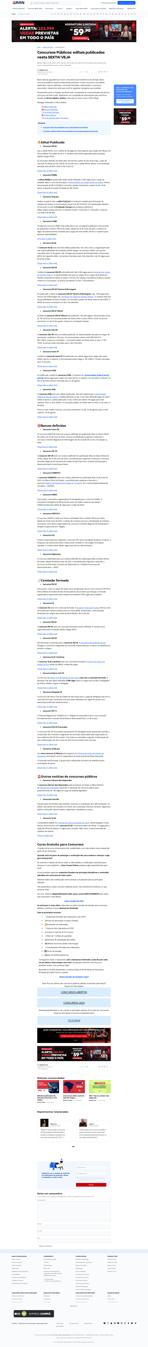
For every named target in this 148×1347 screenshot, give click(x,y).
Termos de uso (74, 1323)
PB (97, 14)
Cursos (59, 8)
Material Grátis (112, 1262)
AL (55, 14)
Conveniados (16, 1274)
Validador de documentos (20, 1271)
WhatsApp (48, 1265)
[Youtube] (118, 1323)
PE (100, 14)
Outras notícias (49, 115)
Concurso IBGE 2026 (35, 8)
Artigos (68, 8)
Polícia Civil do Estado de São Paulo (64, 678)
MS (88, 14)
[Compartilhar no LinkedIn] (104, 72)
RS (122, 14)
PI (103, 14)
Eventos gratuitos (109, 3)
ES (74, 14)
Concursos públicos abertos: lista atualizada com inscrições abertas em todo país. (70, 131)
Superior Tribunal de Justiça (88, 608)
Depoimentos (111, 1259)
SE (128, 14)
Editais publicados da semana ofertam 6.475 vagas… (47, 1098)
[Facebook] (128, 1323)
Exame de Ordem (81, 1265)
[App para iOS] (111, 1323)
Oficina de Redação (82, 1286)
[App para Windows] (104, 1323)
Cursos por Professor (82, 1283)
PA (94, 14)
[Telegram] (135, 1323)
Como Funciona (17, 1262)
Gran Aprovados (81, 8)
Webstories (131, 8)
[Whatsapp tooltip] (125, 1323)
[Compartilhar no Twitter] (101, 72)
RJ (109, 14)
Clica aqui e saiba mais (46, 238)
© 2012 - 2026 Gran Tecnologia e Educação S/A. (30, 1323)
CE (68, 14)
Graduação (79, 1268)
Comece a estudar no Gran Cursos (74, 1036)
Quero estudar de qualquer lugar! (74, 977)
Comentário (41, 1200)
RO (116, 14)
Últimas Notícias (18, 8)
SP (131, 14)
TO (135, 14)
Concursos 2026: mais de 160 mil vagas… (73, 1097)
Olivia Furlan (41, 1102)
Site (38, 1238)
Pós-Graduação (81, 1271)
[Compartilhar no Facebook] (99, 72)
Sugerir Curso (111, 1271)
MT (91, 14)
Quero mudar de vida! (74, 901)
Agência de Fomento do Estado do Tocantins (63, 483)
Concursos (49, 8)
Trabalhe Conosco (17, 1280)
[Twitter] (132, 1323)
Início (39, 47)
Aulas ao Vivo (111, 1265)
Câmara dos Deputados (49, 788)
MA (81, 14)
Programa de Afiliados (19, 1277)
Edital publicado (50, 106)
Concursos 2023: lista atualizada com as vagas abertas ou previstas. (65, 127)
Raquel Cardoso (67, 1100)
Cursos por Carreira (82, 1277)
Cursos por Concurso (82, 1274)
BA (64, 14)
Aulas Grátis (111, 1268)
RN (113, 14)
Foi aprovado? (53, 1280)
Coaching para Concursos (84, 1262)
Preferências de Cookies (19, 1283)
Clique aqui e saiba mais (47, 170)
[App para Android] (115, 1323)
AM (58, 14)
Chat (46, 1262)
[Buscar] (31, 3)
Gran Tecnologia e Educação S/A (61, 1335)
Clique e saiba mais (45, 835)
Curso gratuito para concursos (55, 118)
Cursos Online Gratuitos (83, 1289)
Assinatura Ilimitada (126, 3)
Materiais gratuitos (116, 8)
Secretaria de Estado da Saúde (93, 643)
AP (61, 14)
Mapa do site (88, 1323)
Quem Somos (16, 1259)
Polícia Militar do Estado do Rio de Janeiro (86, 182)
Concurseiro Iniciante (98, 8)
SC (125, 14)
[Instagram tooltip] (122, 1323)
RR (119, 14)
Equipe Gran (44, 70)
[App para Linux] (108, 1323)
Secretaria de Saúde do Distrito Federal (77, 296)
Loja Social (15, 1268)
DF (71, 14)
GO (77, 14)
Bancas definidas (50, 109)
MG (84, 14)
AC (52, 14)
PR (106, 14)
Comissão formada (51, 112)
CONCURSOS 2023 (73, 1002)
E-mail (39, 1231)
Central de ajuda (50, 1259)
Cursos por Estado (81, 1280)
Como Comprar (17, 1265)
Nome (39, 1224)
